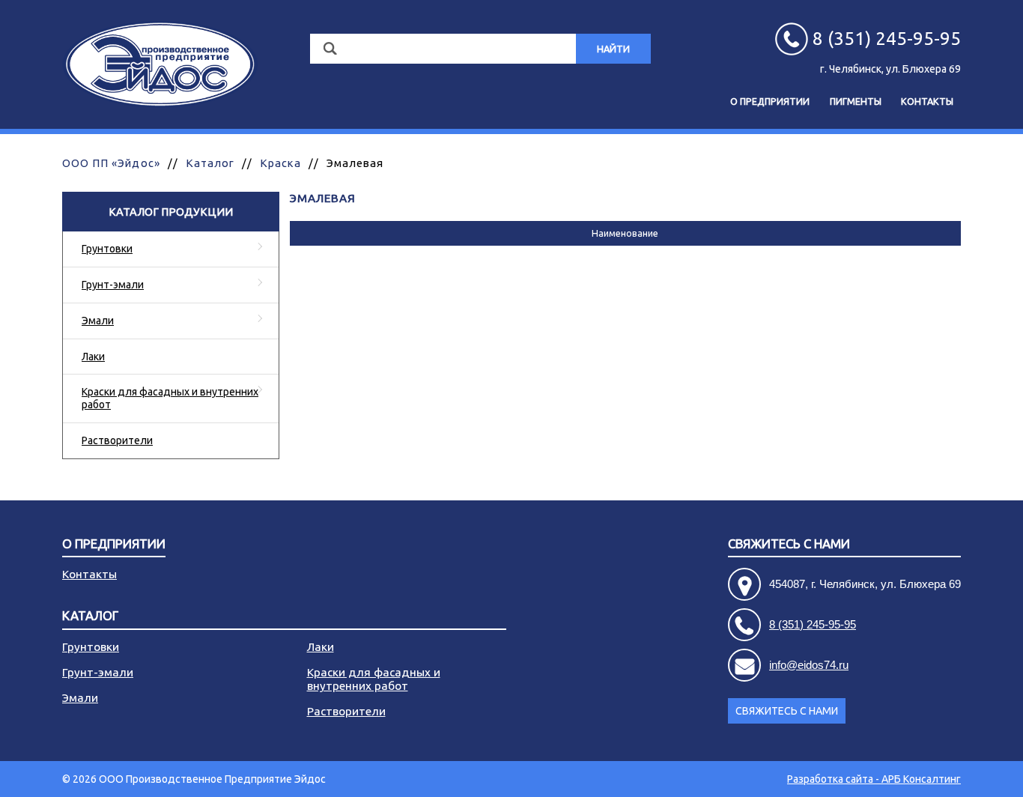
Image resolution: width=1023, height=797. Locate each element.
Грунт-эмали (113, 285)
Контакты (927, 101)
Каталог (210, 163)
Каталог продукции (171, 211)
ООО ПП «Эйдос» (111, 163)
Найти (613, 48)
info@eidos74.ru (809, 664)
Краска (280, 163)
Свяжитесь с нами (786, 711)
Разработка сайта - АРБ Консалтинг (874, 779)
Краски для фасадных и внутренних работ (170, 398)
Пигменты (855, 101)
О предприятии (770, 101)
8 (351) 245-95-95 (812, 624)
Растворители (117, 440)
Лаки (93, 357)
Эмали (98, 321)
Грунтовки (107, 249)
